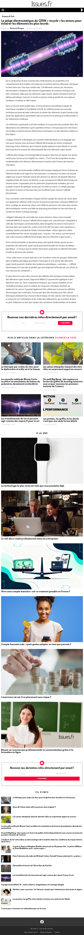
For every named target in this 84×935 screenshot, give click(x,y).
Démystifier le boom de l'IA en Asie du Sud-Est (32, 866)
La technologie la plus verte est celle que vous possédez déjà (32, 486)
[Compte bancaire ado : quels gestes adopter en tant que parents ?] (42, 619)
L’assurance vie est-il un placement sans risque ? (26, 697)
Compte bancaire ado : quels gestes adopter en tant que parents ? (36, 644)
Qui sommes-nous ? (31, 932)
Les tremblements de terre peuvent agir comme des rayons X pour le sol (20, 420)
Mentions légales (46, 932)
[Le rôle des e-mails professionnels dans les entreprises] (42, 513)
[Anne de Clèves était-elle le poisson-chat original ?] (6, 810)
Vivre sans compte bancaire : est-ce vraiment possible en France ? (35, 592)
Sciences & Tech (65, 338)
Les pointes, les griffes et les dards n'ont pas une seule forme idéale (61, 420)
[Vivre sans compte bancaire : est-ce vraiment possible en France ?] (42, 566)
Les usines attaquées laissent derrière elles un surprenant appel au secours (62, 368)
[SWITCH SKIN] (81, 10)
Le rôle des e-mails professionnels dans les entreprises (29, 539)
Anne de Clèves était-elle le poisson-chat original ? (34, 807)
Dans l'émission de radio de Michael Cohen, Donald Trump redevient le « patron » (47, 856)
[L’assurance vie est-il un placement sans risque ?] (42, 672)
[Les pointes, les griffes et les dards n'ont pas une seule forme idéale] (63, 405)
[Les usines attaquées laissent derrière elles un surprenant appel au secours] (63, 353)
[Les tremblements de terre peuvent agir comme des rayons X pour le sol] (21, 405)
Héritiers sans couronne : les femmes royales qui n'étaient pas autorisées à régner (47, 889)
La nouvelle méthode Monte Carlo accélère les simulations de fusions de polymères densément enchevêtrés (20, 381)
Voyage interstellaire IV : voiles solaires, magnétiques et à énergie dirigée (32, 885)
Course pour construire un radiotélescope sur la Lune (23, 909)
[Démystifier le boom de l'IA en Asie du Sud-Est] (6, 868)
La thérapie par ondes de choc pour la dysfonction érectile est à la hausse (20, 368)
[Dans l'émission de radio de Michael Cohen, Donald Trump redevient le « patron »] (6, 859)
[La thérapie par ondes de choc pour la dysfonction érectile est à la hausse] (21, 353)
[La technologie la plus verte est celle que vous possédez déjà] (42, 461)
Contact (57, 932)
